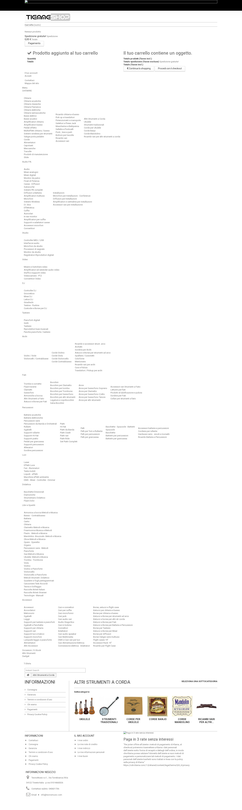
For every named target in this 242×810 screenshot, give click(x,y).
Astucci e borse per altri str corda (109, 619)
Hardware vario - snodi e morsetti (154, 434)
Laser (26, 462)
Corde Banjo (90, 130)
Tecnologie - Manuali (33, 595)
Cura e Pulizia (81, 367)
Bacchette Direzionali (34, 492)
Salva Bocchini (57, 403)
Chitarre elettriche (32, 110)
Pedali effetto (30, 127)
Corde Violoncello (60, 358)
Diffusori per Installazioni (65, 199)
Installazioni (58, 193)
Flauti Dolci (29, 500)
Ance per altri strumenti (90, 400)
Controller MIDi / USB (34, 240)
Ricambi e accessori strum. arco (90, 344)
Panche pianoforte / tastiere (37, 332)
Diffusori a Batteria (33, 193)
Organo (27, 545)
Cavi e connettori (66, 607)
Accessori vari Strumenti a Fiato (125, 387)
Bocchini (54, 382)
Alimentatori (29, 142)
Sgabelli (28, 429)
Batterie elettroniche (33, 418)
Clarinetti (28, 389)
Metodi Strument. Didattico (36, 577)
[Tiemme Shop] (48, 17)
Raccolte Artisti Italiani (34, 589)
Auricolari (28, 213)
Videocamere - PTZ (33, 275)
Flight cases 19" (100, 640)
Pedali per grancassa (34, 441)
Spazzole (110, 429)
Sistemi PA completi (33, 190)
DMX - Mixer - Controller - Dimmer (39, 480)
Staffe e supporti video (35, 273)
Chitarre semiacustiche (34, 113)
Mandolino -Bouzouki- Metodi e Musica (42, 536)
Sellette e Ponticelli (64, 129)
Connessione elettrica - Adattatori (74, 646)
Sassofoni (29, 392)
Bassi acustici (30, 119)
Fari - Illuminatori (31, 468)
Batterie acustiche (32, 415)
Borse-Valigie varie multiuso (106, 637)
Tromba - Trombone (33, 560)
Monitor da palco (32, 178)
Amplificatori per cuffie (35, 219)
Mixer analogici (31, 172)
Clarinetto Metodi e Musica (36, 527)
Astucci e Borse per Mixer (105, 631)
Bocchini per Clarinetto (61, 385)
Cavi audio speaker (67, 634)
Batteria (27, 518)
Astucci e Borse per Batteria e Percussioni (113, 625)
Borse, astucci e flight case (106, 607)
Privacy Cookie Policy (37, 714)
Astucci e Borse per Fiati (35, 401)
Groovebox (29, 293)
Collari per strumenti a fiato (123, 398)
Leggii (27, 619)
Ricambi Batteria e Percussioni (152, 437)
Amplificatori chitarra (34, 122)
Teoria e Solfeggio (32, 586)
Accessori (29, 607)
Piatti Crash (65, 432)
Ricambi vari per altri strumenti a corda (102, 136)
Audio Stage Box (66, 622)
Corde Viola (57, 355)
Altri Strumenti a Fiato (34, 398)
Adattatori (63, 631)
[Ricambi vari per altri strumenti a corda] (206, 706)
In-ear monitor (30, 216)
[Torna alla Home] (28, 675)
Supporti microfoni (33, 637)
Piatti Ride (64, 438)
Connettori (63, 628)
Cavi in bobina (64, 625)
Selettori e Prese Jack (66, 123)
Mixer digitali (30, 175)
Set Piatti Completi (68, 441)
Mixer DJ (28, 296)
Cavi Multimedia (65, 637)
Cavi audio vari (65, 619)
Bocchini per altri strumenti (62, 397)
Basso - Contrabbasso (34, 515)
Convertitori (29, 228)
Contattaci (29, 80)
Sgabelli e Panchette (33, 625)
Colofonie (79, 358)
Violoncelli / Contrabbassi (36, 358)
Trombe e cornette (32, 384)
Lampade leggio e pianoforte (38, 640)
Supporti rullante (32, 432)
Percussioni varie (32, 421)
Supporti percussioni (34, 444)
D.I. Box (27, 204)
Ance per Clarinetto (88, 391)
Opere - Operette (32, 542)
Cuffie (26, 210)
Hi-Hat (63, 426)
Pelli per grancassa (90, 437)
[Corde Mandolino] (182, 706)
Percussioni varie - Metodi (36, 548)
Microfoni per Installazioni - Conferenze (71, 196)
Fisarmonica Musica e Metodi (38, 530)
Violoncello (29, 572)
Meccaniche (29, 148)
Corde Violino (58, 352)
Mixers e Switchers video (35, 267)
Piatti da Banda (67, 429)
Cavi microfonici (65, 613)
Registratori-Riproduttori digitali (39, 255)
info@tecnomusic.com (51, 795)
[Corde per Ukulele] (133, 706)
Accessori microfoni (33, 225)
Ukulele (87, 122)
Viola (26, 563)
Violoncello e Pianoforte (35, 574)
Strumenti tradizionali (94, 125)
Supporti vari (30, 631)
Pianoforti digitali (32, 320)
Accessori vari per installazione (68, 204)
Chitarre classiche (32, 104)
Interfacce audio (31, 243)
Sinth (26, 323)
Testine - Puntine (31, 305)
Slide (26, 157)
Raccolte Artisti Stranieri (35, 592)
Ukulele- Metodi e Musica (36, 557)
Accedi (28, 76)
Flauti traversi (30, 387)
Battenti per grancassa (116, 438)
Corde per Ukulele (92, 127)
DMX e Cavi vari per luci (69, 640)
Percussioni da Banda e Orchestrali (40, 424)
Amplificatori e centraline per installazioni (72, 201)
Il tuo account (31, 73)
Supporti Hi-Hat (31, 435)
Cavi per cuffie (65, 610)
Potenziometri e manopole (68, 120)
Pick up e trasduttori (65, 117)
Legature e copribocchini (62, 400)
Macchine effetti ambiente (36, 477)
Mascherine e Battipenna (67, 126)
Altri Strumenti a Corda (94, 119)
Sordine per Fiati (118, 395)
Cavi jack (62, 616)
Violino (27, 566)
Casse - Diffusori (32, 184)
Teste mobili (29, 471)
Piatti (62, 424)
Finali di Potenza (31, 181)
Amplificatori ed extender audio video (41, 270)
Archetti (78, 347)
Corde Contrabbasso (62, 361)
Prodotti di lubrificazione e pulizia (126, 392)
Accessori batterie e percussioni (153, 428)
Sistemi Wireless (32, 201)
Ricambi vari (61, 138)
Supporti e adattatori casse (37, 222)
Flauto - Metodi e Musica (35, 533)
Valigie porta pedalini (34, 136)
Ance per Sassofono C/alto (92, 394)
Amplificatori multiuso (34, 196)
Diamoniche (29, 495)
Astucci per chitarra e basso (106, 610)
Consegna (32, 689)
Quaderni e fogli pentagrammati (39, 580)
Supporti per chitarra (33, 628)
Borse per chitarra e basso (105, 613)
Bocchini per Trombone (61, 391)
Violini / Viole (30, 355)
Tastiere (27, 326)
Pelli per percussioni (90, 434)
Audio (27, 169)
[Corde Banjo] (157, 706)
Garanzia (31, 694)
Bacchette (110, 432)
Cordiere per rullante (147, 431)
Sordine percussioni (33, 450)
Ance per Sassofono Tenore (92, 397)
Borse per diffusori (102, 634)
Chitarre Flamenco (32, 107)
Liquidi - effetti (31, 474)
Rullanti (27, 426)
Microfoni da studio (33, 246)
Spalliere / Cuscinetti (84, 355)
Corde (27, 139)
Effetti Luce (29, 465)
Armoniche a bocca (33, 395)
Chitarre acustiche (32, 101)
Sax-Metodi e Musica (34, 554)
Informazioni (40, 682)
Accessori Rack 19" (102, 643)
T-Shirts (27, 663)
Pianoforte (29, 551)
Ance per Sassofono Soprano (93, 388)
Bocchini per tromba (59, 388)
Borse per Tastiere (101, 628)
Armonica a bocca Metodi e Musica (41, 512)
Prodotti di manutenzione (36, 154)
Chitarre (27, 98)
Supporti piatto (31, 438)
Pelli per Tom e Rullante (91, 431)
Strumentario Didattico (34, 498)
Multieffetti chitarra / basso (37, 130)
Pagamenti (32, 709)
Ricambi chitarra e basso (67, 114)
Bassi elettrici (30, 116)
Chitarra (27, 524)
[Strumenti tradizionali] (109, 706)
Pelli (82, 428)
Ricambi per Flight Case (104, 646)
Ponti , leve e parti (64, 132)
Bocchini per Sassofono (61, 394)
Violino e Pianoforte (33, 569)
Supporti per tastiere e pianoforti (39, 622)
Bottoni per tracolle (65, 135)
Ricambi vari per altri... (206, 721)
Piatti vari (64, 435)
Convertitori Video (32, 278)
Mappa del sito (32, 83)
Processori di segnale (34, 249)
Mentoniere (80, 361)
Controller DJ (30, 290)
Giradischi (28, 302)
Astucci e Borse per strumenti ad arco (93, 352)
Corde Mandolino (92, 133)
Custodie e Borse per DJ (35, 308)
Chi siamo (32, 704)
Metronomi (29, 613)
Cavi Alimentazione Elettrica (71, 643)
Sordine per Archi (83, 350)
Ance (81, 385)
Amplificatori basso (33, 125)
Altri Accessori (31, 646)
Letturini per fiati (118, 389)
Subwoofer (29, 187)
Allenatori (28, 447)
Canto (26, 521)
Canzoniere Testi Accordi (36, 583)
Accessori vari (62, 141)
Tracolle (27, 151)
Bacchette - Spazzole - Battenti (120, 426)
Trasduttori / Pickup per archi (88, 370)
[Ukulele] (84, 706)
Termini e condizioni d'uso (39, 699)
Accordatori (29, 610)
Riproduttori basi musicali (36, 329)
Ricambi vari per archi (85, 364)
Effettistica (29, 207)
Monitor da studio (32, 252)
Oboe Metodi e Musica (34, 539)
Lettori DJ (28, 299)
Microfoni (28, 199)
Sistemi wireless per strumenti (38, 133)
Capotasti (28, 145)
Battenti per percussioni (117, 435)
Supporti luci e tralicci (34, 634)
